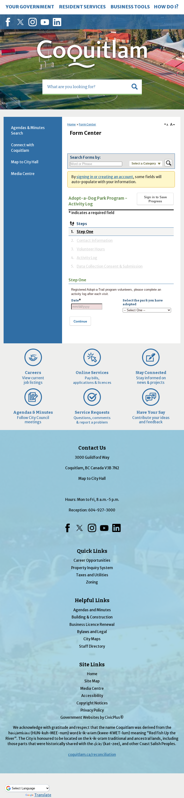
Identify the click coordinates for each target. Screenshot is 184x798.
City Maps (92, 639)
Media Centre (22, 173)
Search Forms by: (85, 157)
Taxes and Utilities (92, 575)
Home (71, 124)
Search (0, 0)
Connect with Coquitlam (22, 148)
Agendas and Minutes (92, 610)
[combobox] (86, 307)
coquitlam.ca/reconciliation (92, 754)
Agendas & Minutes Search (28, 130)
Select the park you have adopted (143, 302)
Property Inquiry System (92, 568)
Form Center (87, 124)
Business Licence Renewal (92, 624)
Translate (42, 795)
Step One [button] (85, 231)
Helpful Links (92, 600)
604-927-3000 (101, 510)
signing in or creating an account (104, 177)
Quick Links (92, 551)
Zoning (92, 582)
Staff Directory (92, 646)
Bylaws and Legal (92, 631)
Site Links (92, 665)
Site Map (92, 681)
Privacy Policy (92, 710)
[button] (135, 87)
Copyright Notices (92, 703)
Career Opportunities (92, 560)
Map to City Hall (24, 162)
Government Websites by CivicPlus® (92, 717)
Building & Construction (92, 617)
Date (76, 300)
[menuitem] (30, 7)
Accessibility (92, 695)
